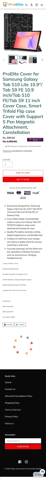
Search (8, 382)
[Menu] (41, 4)
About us (9, 423)
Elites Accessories (18, 469)
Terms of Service (13, 409)
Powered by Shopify (34, 469)
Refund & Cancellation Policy (18, 396)
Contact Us (10, 389)
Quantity (6, 159)
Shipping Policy (12, 402)
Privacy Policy (11, 416)
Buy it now (23, 179)
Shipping (7, 151)
